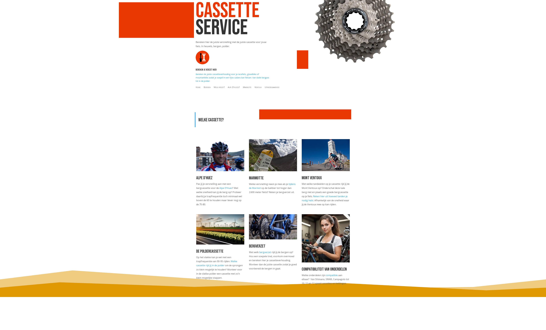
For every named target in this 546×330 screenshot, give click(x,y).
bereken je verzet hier (206, 69)
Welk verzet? (219, 87)
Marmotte (247, 87)
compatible (332, 275)
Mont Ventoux (312, 178)
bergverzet (265, 252)
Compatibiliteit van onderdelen (324, 269)
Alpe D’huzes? (234, 87)
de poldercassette (209, 251)
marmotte (256, 178)
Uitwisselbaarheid (272, 87)
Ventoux (258, 87)
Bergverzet (257, 246)
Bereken (207, 87)
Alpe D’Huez (225, 188)
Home (198, 87)
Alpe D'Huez (204, 178)
